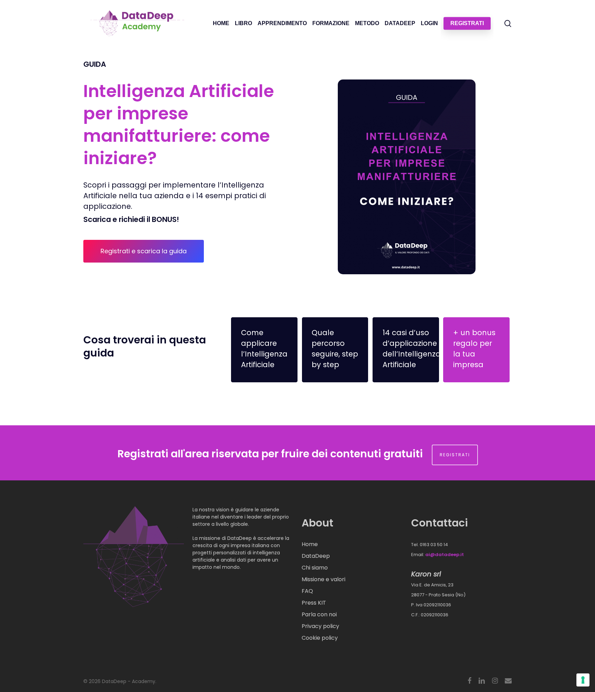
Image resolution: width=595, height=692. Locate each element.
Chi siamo (315, 568)
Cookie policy (320, 638)
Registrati (455, 455)
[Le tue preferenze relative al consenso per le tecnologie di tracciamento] (582, 679)
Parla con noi (319, 614)
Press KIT (314, 603)
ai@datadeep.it (444, 554)
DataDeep (316, 556)
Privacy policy (320, 626)
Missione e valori (323, 579)
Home (310, 544)
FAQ (307, 591)
